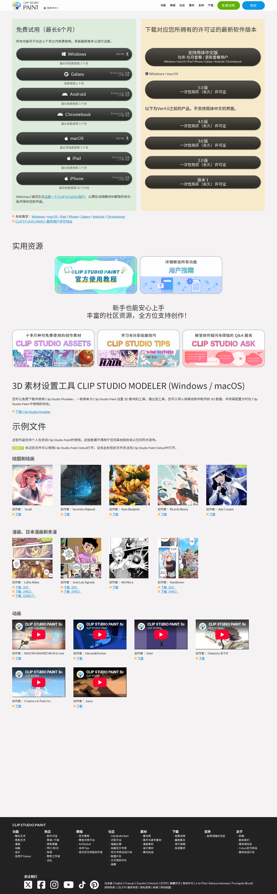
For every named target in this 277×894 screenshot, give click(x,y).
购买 (253, 5)
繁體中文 (175, 883)
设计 (17, 852)
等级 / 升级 (53, 840)
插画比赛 (116, 844)
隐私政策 (145, 887)
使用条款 (109, 887)
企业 (49, 860)
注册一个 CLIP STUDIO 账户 (64, 197)
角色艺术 (20, 840)
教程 (173, 5)
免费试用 (180, 836)
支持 (201, 5)
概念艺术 (20, 836)
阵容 (49, 852)
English (119, 883)
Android (98, 216)
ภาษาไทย (201, 883)
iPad (63, 216)
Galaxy (85, 216)
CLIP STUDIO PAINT (29, 825)
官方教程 (84, 836)
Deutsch (153, 883)
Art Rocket (85, 844)
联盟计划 (116, 856)
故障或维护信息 (216, 836)
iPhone (73, 216)
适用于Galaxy (23, 856)
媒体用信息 (245, 844)
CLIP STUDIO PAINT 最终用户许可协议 (43, 221)
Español (141, 883)
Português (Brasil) (242, 883)
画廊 (113, 864)
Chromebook (115, 216)
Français (130, 883)
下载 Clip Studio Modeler (32, 412)
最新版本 (180, 840)
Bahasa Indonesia (219, 883)
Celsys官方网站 (248, 848)
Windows (38, 216)
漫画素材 (148, 844)
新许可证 (52, 836)
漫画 (17, 844)
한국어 (164, 883)
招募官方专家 (119, 848)
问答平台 (116, 840)
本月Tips (84, 848)
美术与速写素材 (152, 840)
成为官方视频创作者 (91, 852)
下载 (210, 5)
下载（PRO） (24, 591)
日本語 (108, 883)
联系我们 (244, 840)
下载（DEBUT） (26, 596)
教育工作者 (53, 856)
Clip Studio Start (120, 836)
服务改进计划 (247, 852)
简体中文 (188, 883)
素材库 (147, 836)
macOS (52, 216)
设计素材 (148, 848)
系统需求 (180, 848)
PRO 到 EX (53, 848)
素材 (191, 5)
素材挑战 (148, 852)
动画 (17, 848)
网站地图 (165, 887)
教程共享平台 (87, 840)
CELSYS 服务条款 (127, 887)
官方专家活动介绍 (121, 852)
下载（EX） (22, 587)
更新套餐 (52, 844)
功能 (163, 5)
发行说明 (180, 844)
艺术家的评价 (119, 860)
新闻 (241, 836)
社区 (182, 5)
